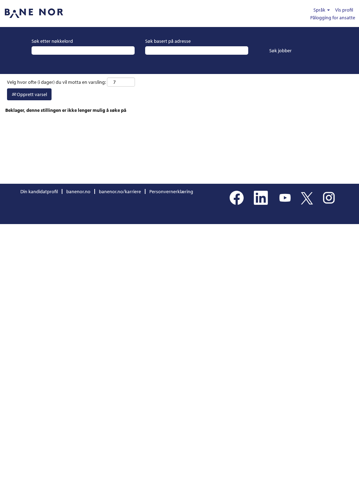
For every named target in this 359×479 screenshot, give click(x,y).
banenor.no (78, 191)
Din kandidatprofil (39, 191)
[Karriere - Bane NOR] (34, 13)
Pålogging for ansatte (332, 17)
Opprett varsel (31, 94)
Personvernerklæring (171, 191)
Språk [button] (319, 10)
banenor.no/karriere (120, 191)
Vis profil (344, 10)
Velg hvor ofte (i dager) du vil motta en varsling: (56, 82)
